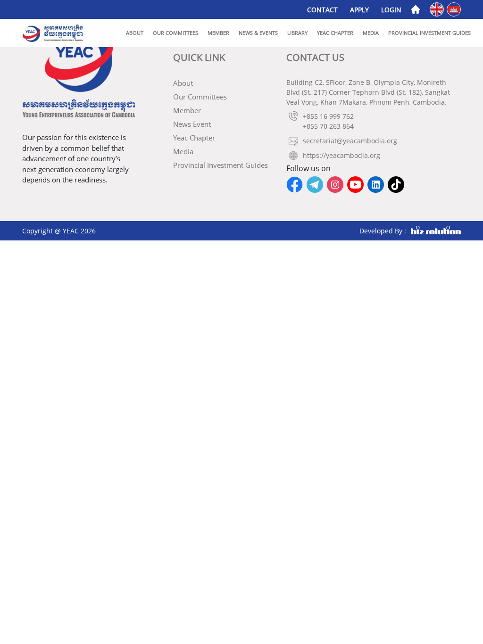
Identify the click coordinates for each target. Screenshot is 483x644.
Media (371, 32)
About (134, 32)
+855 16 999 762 (328, 116)
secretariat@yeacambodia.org (350, 140)
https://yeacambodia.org (341, 155)
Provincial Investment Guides (429, 32)
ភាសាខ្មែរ (454, 8)
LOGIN (391, 9)
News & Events (258, 32)
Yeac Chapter (335, 32)
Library (297, 32)
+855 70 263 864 (328, 126)
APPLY (359, 9)
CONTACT (322, 9)
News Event (192, 124)
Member (218, 32)
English (437, 8)
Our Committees (175, 32)
